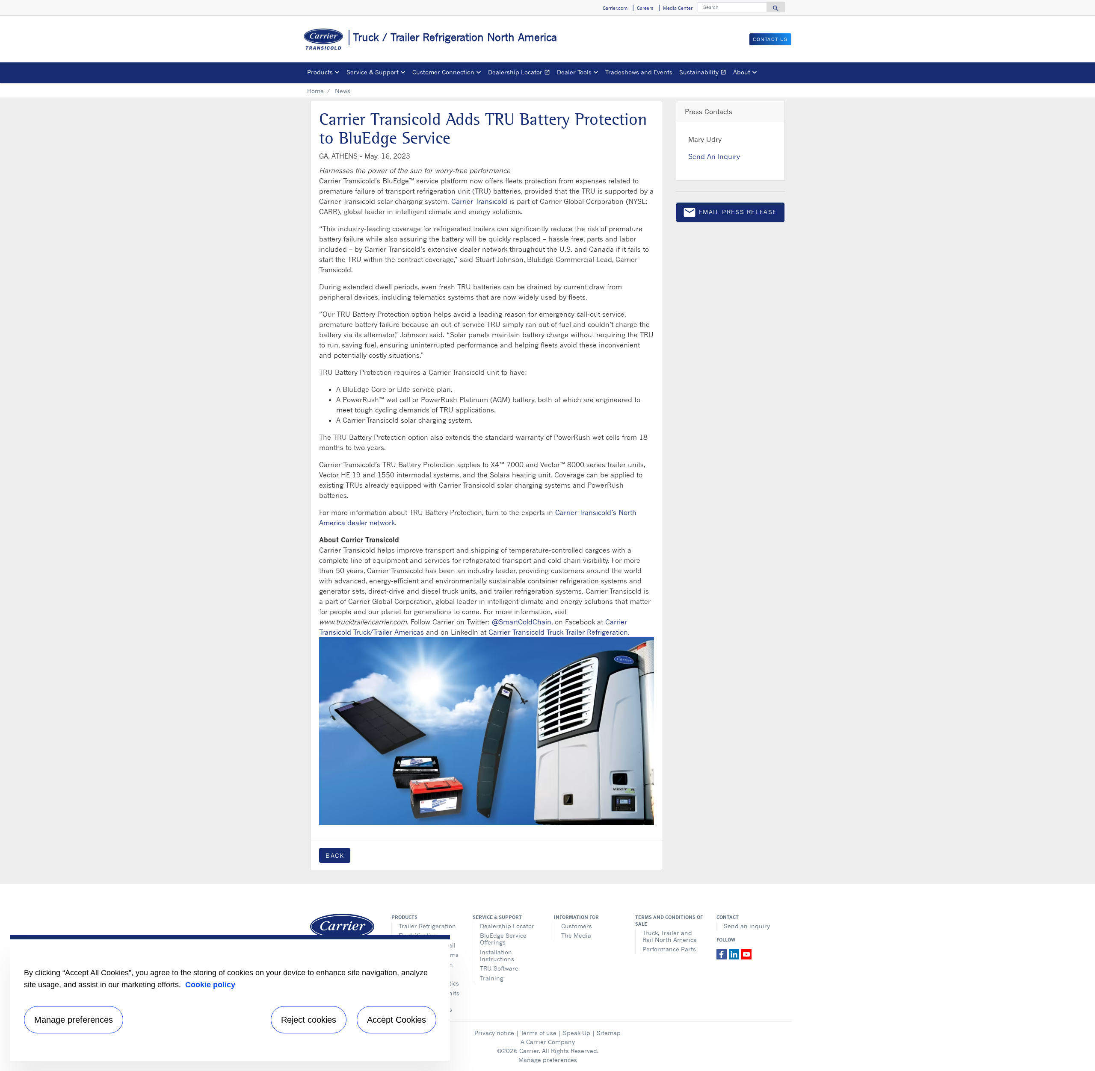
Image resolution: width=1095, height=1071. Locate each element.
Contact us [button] (770, 39)
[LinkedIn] (735, 954)
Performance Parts (669, 949)
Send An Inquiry (714, 156)
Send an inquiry (747, 926)
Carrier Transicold (479, 201)
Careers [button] (645, 8)
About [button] (741, 72)
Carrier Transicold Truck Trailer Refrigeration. (559, 632)
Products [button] (320, 72)
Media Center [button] (678, 8)
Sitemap (609, 1032)
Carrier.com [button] (615, 8)
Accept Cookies (396, 1019)
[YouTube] (746, 954)
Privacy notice (494, 1032)
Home (315, 90)
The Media (576, 935)
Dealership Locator (520, 73)
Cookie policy (210, 984)
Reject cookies (308, 1019)
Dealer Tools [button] (574, 72)
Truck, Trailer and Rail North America (669, 936)
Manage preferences (547, 1059)
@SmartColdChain (521, 622)
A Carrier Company (548, 1041)
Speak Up (576, 1032)
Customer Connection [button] (443, 72)
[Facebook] (722, 954)
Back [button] (335, 855)
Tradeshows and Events (638, 72)
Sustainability (704, 73)
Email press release (730, 214)
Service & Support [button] (372, 72)
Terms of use (538, 1032)
